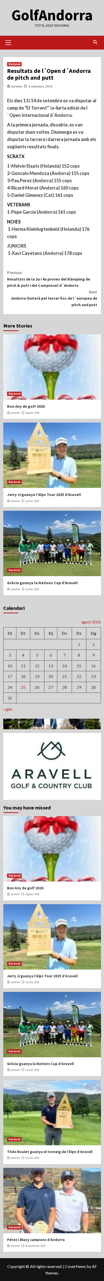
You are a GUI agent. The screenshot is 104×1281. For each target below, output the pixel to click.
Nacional (14, 64)
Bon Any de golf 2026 (26, 406)
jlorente (16, 86)
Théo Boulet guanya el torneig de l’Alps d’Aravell (49, 1151)
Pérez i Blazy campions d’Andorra (36, 1239)
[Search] (95, 42)
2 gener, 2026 (32, 413)
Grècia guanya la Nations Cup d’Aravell (42, 582)
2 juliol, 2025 (32, 501)
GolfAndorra (52, 15)
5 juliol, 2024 (32, 1158)
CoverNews (75, 1266)
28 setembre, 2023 (35, 1246)
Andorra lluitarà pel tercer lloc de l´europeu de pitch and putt (54, 298)
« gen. (8, 709)
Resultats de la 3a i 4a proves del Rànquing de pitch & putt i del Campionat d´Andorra (48, 279)
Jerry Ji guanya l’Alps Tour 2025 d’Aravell (44, 494)
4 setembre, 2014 (40, 86)
